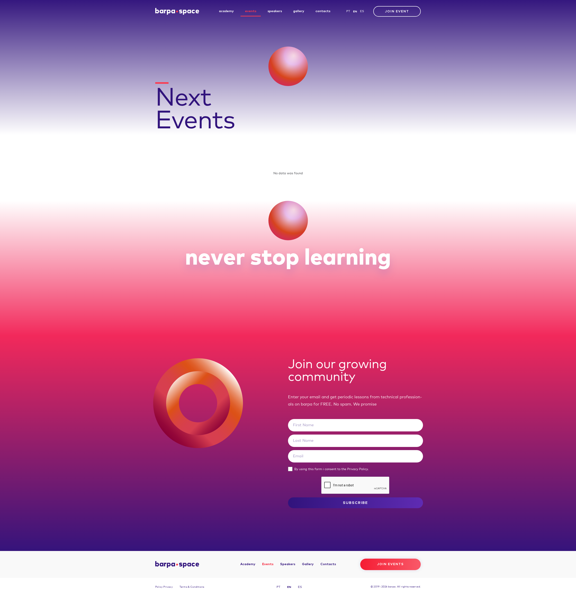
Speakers (275, 11)
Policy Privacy (164, 587)
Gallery (298, 11)
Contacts (322, 11)
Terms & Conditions (192, 587)
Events (250, 11)
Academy (226, 11)
